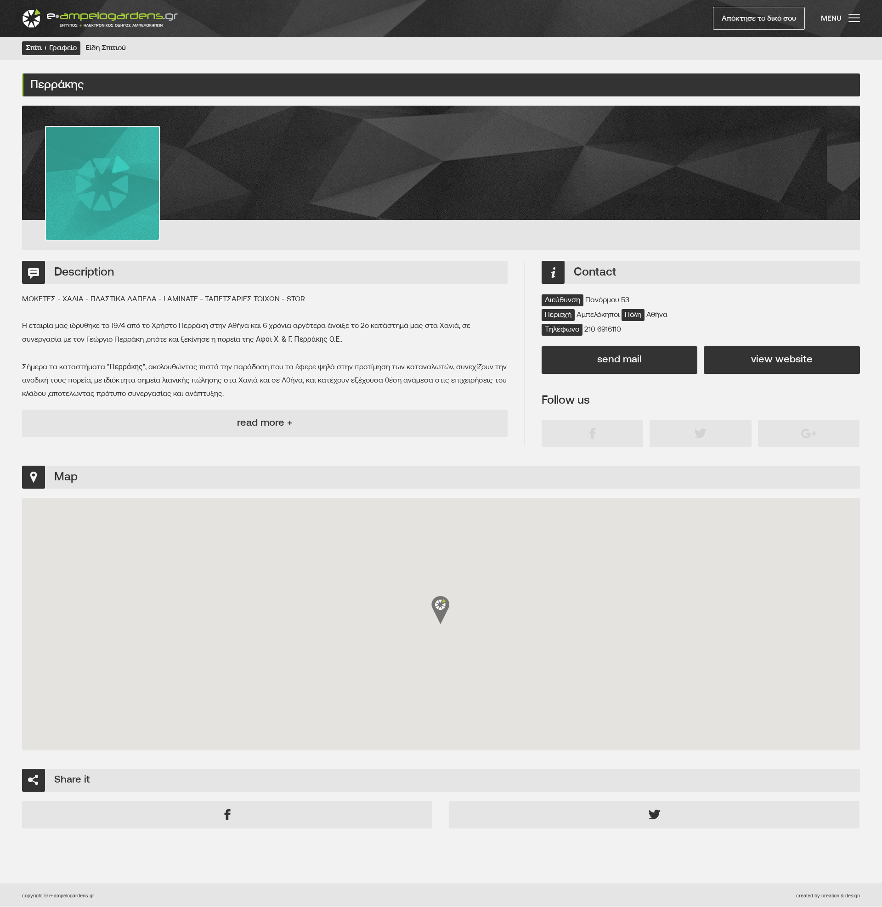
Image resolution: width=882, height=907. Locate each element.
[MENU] (854, 14)
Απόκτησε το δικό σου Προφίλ (759, 22)
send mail (619, 360)
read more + (264, 423)
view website (782, 360)
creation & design (840, 895)
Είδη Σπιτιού (105, 48)
